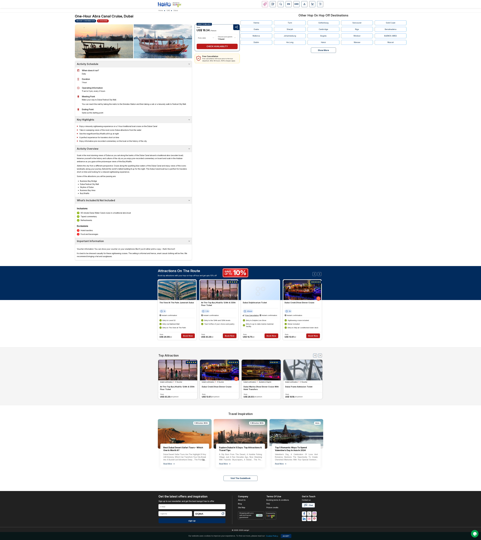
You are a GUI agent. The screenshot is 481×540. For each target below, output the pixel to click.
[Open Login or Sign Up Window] (304, 4)
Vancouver (357, 23)
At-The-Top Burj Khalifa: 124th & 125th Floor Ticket (218, 304)
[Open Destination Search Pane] (281, 4)
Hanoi (323, 42)
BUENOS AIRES (390, 36)
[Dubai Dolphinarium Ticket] (260, 290)
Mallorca (256, 36)
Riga (357, 29)
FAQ (268, 504)
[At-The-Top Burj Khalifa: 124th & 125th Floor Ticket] (219, 290)
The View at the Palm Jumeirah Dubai (176, 303)
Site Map (241, 507)
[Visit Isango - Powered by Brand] (177, 5)
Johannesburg (290, 36)
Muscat (391, 42)
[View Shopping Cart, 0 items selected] (312, 4)
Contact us (306, 500)
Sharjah (290, 29)
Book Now (188, 336)
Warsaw (357, 42)
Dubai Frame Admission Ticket (298, 387)
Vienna (256, 23)
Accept (286, 536)
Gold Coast (390, 23)
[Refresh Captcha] (222, 514)
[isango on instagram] (314, 513)
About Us (242, 500)
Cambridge (323, 29)
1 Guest (221, 39)
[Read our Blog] (273, 4)
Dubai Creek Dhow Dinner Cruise (299, 303)
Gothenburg (323, 23)
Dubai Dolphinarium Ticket (255, 303)
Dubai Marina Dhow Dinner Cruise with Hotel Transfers (261, 388)
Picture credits (272, 507)
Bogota (323, 36)
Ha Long (289, 42)
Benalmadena (390, 29)
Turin (290, 23)
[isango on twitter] (309, 513)
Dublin (256, 42)
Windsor (356, 36)
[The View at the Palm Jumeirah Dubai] (177, 290)
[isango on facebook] (304, 513)
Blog (240, 504)
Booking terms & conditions (277, 500)
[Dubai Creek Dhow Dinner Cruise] (302, 290)
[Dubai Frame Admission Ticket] (302, 370)
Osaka (256, 29)
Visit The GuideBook (240, 478)
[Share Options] (236, 27)
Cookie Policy (272, 536)
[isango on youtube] (309, 519)
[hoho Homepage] (164, 4)
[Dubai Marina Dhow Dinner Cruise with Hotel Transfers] (261, 370)
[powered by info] (270, 516)
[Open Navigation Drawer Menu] (320, 4)
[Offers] (265, 4)
